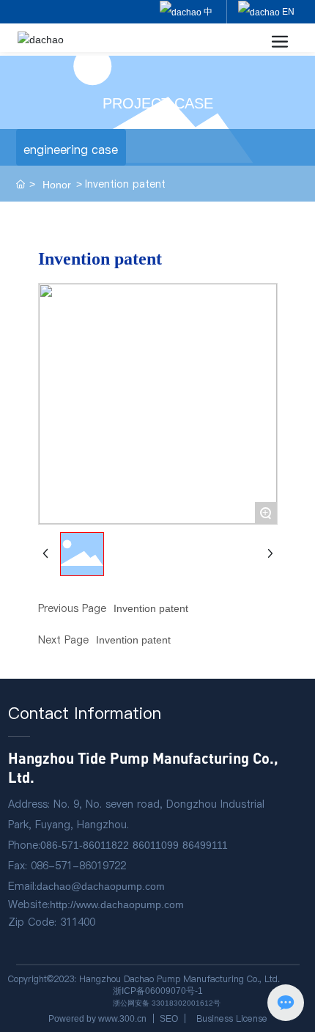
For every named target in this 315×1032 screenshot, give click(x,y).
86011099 (156, 845)
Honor (56, 185)
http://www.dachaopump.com (117, 904)
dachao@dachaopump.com (101, 886)
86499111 (205, 845)
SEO (169, 1019)
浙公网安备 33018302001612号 (166, 1003)
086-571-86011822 (84, 845)
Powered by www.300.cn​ (97, 1019)
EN (287, 12)
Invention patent (151, 608)
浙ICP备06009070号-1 (158, 991)
